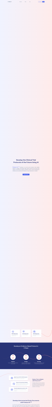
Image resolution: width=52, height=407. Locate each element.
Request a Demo (26, 174)
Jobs (29, 1)
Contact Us (40, 1)
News (25, 1)
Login (43, 1)
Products (20, 1)
